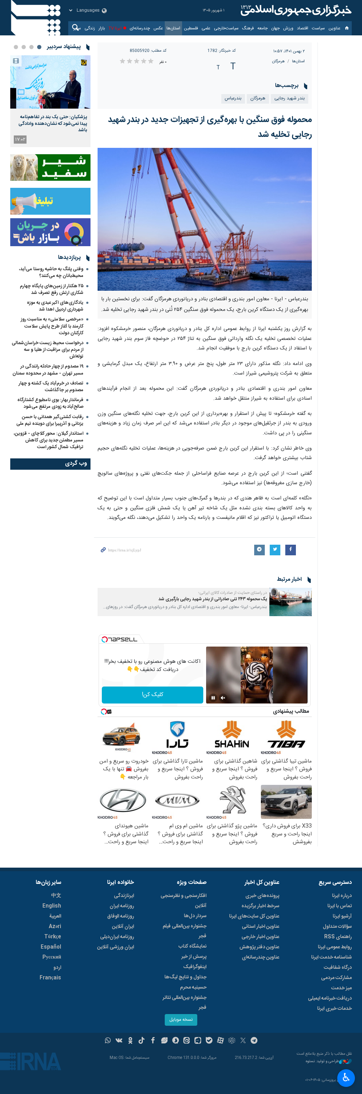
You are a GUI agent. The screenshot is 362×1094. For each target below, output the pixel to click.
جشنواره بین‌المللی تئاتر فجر (184, 1003)
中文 (56, 896)
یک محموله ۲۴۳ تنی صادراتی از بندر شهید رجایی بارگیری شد (212, 599)
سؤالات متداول (337, 926)
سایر (77, 28)
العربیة (55, 916)
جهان (275, 28)
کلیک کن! (152, 695)
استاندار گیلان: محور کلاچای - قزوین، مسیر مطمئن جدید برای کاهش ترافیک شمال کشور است (48, 440)
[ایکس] (243, 1041)
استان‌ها (173, 28)
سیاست (318, 28)
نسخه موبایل (181, 1020)
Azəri (55, 926)
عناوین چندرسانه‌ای (260, 957)
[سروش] (175, 1041)
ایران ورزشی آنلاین (115, 947)
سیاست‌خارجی (226, 28)
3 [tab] (24, 47)
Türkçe (52, 937)
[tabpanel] (50, 101)
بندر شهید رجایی (289, 98)
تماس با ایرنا (339, 906)
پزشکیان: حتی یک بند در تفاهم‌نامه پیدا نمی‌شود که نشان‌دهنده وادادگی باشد (52, 123)
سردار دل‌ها (195, 916)
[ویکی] (119, 1041)
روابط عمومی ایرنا (335, 947)
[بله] (209, 1041)
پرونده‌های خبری (262, 896)
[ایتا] (187, 1041)
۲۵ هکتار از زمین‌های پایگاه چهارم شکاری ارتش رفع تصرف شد (51, 289)
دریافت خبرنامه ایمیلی (330, 998)
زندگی (89, 28)
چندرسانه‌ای (140, 28)
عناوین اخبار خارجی (260, 937)
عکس (158, 28)
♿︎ (346, 1077)
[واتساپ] (108, 1041)
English (51, 906)
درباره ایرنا (342, 896)
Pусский (51, 957)
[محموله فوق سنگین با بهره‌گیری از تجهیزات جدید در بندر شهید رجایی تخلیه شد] (205, 219)
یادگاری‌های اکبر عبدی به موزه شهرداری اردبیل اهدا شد (55, 306)
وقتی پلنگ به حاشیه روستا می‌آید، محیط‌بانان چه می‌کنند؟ (51, 272)
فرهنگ (248, 28)
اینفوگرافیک (194, 967)
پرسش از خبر (193, 957)
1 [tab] (39, 47)
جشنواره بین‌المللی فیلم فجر (184, 931)
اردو (57, 967)
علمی (206, 28)
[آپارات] (220, 1041)
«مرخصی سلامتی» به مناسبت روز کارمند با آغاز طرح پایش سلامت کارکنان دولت (52, 326)
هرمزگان (278, 61)
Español (51, 947)
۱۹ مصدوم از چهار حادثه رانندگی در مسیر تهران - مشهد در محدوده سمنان (47, 370)
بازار (102, 28)
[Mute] (223, 698)
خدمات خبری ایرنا (334, 1009)
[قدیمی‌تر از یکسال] (290, 602)
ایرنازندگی (124, 896)
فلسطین (191, 28)
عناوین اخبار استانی (260, 926)
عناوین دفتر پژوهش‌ (259, 947)
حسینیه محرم (193, 987)
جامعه (262, 28)
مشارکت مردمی (336, 978)
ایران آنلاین (123, 926)
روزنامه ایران (122, 906)
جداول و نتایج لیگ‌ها (185, 977)
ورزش (288, 28)
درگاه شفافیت (338, 967)
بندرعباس (233, 98)
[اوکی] (130, 1041)
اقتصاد (302, 28)
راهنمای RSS (338, 937)
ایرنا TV (115, 28)
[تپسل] (104, 639)
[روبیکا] (232, 1041)
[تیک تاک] (141, 1041)
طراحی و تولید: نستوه (322, 1062)
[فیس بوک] (153, 1041)
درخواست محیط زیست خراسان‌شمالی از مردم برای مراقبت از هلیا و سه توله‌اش (47, 349)
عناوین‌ (334, 28)
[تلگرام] (254, 1041)
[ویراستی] (164, 1041)
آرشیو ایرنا (342, 916)
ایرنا (295, 11)
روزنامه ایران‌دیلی (117, 937)
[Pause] (213, 698)
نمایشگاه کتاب (192, 946)
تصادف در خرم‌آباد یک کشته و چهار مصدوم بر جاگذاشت (51, 387)
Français (50, 978)
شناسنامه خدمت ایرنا (331, 957)
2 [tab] (31, 47)
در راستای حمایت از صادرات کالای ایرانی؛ (232, 592)
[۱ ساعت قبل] (50, 82)
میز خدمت (341, 988)
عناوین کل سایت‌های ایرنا (254, 916)
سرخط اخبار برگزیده (260, 906)
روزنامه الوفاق (120, 916)
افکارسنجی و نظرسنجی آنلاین (183, 901)
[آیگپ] (198, 1041)
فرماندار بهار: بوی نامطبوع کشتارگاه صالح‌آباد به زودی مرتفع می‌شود (50, 403)
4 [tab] (16, 47)
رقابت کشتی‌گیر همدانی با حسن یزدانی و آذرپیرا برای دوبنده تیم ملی (49, 420)
